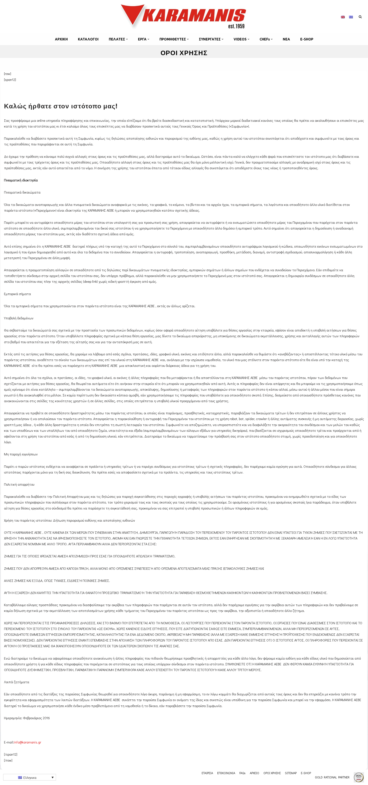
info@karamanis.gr (27, 742)
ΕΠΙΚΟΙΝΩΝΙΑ (226, 773)
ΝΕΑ (286, 39)
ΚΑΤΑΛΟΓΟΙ (88, 39)
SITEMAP (291, 773)
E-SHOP (306, 39)
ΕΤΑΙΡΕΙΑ (207, 773)
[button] (127, 39)
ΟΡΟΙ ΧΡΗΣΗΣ (272, 773)
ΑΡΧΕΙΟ (254, 773)
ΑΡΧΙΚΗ (61, 39)
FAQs (242, 773)
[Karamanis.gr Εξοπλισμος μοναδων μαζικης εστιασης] (184, 16)
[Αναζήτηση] (360, 16)
